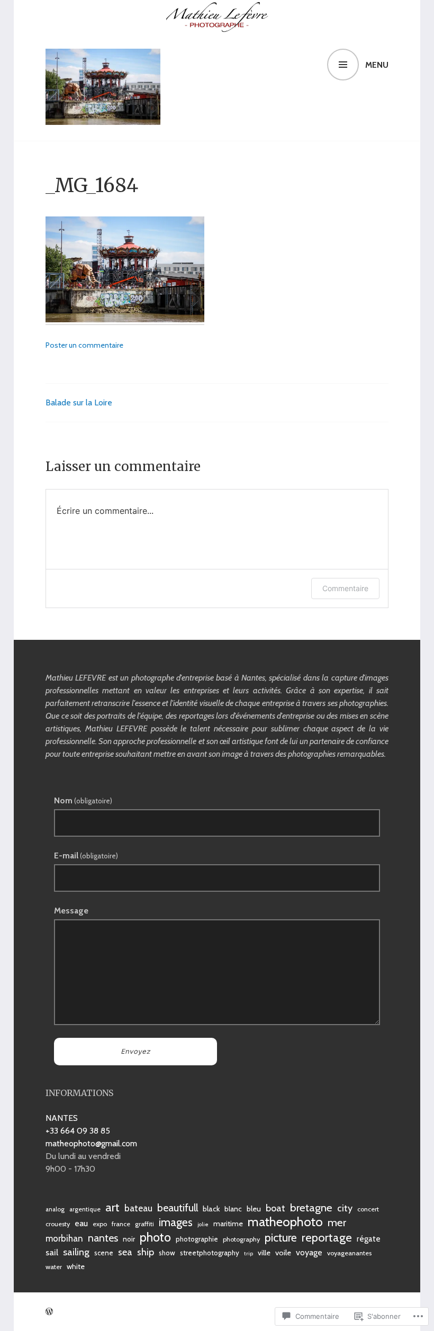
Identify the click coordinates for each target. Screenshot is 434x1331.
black (211, 1209)
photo (155, 1237)
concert (368, 1209)
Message (71, 911)
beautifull (177, 1207)
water (54, 1267)
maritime (228, 1223)
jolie (203, 1224)
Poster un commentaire (84, 345)
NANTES (62, 1118)
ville (264, 1252)
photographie (197, 1239)
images (176, 1222)
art (112, 1207)
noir (129, 1239)
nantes (103, 1238)
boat (275, 1208)
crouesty (58, 1224)
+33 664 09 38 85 (78, 1131)
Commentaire (345, 588)
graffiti (144, 1224)
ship (145, 1252)
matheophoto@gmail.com (91, 1143)
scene (103, 1252)
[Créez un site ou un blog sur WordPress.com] (49, 1312)
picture (281, 1237)
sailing (76, 1252)
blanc (233, 1209)
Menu (376, 65)
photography (241, 1239)
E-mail (86, 855)
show (167, 1252)
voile (283, 1252)
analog (55, 1209)
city (344, 1208)
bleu (254, 1209)
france (121, 1224)
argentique (85, 1209)
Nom (83, 800)
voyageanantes (349, 1253)
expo (100, 1224)
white (76, 1266)
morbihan (64, 1238)
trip (248, 1253)
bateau (138, 1208)
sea (125, 1252)
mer (337, 1222)
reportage (327, 1238)
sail (52, 1252)
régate (369, 1239)
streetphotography (209, 1252)
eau (81, 1223)
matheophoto (285, 1222)
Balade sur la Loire (79, 402)
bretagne (311, 1207)
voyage (309, 1252)
